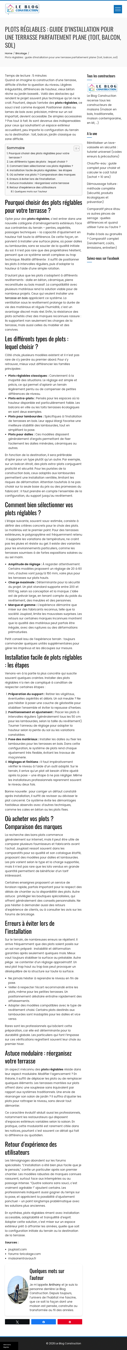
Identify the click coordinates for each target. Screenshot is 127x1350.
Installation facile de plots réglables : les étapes (41, 170)
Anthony (55, 1285)
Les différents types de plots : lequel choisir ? (38, 161)
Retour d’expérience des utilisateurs (33, 187)
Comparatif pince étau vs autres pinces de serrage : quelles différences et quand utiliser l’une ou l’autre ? (104, 218)
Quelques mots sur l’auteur (31, 191)
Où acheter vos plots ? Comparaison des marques (43, 174)
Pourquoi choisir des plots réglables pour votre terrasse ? (39, 155)
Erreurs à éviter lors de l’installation (32, 179)
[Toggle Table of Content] (75, 148)
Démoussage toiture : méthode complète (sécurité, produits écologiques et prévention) (102, 193)
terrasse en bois (16, 298)
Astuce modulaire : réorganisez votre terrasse (39, 183)
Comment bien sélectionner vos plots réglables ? (41, 166)
